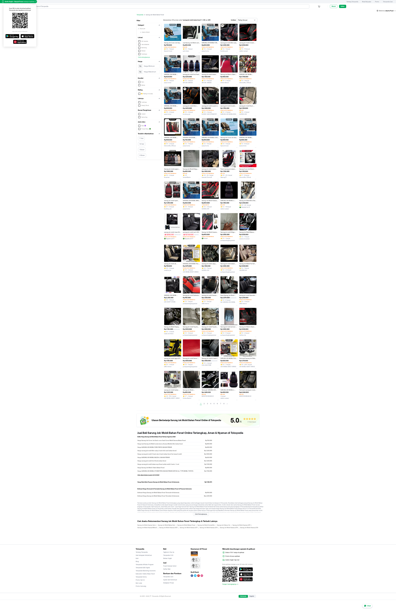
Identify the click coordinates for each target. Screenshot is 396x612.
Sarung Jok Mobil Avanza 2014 (249, 527)
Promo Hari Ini (140, 580)
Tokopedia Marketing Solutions (146, 571)
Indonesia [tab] (243, 596)
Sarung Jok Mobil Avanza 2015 (241, 525)
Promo (377, 1)
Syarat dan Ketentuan (170, 580)
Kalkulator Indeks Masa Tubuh (145, 574)
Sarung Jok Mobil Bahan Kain (166, 525)
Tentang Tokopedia (352, 1)
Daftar (343, 6)
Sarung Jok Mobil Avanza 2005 (168, 527)
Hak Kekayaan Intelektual (144, 555)
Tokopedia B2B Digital (143, 567)
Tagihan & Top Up (168, 552)
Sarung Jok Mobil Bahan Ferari (186, 525)
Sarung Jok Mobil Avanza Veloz (146, 525)
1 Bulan (141, 149)
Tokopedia (140, 15)
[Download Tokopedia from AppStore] (246, 574)
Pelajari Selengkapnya (229, 584)
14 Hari (141, 144)
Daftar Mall (166, 569)
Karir (137, 558)
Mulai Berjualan (366, 1)
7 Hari (141, 138)
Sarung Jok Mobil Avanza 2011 (188, 527)
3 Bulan (142, 155)
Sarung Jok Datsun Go (223, 525)
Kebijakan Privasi (168, 583)
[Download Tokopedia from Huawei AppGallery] (246, 579)
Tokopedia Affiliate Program (145, 564)
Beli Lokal (139, 583)
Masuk (334, 6)
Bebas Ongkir (167, 558)
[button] (386, 11)
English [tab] (252, 596)
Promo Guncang (141, 586)
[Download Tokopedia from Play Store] (246, 569)
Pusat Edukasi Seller (170, 566)
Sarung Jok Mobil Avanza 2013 (209, 527)
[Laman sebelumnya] (197, 404)
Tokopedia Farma (141, 577)
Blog (137, 561)
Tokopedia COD (168, 555)
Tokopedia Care (388, 1)
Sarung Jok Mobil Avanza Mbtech (147, 527)
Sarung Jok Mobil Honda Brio (206, 525)
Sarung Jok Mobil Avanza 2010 (229, 527)
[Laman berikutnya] (227, 404)
